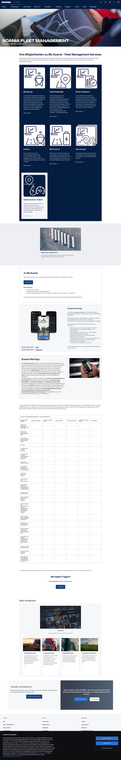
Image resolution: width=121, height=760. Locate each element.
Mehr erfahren (27, 113)
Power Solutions (7, 727)
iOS (37, 347)
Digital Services (46, 724)
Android (39, 350)
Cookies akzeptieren (107, 738)
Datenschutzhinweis (8, 756)
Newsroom (84, 727)
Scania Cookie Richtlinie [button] (81, 699)
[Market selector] (110, 2)
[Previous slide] (20, 653)
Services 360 (45, 721)
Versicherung (45, 730)
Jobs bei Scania (85, 724)
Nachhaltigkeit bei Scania (87, 730)
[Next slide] (100, 653)
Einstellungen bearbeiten (107, 748)
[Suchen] (101, 2)
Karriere (83, 721)
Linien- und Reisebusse (8, 724)
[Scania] (6, 2)
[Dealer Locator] (105, 2)
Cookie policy (18, 756)
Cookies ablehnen (107, 743)
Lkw (4, 721)
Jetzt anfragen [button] (60, 586)
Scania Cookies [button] (94, 699)
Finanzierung (45, 727)
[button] (114, 2)
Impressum (41, 753)
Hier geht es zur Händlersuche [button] (34, 696)
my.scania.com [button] (28, 282)
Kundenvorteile (6, 730)
